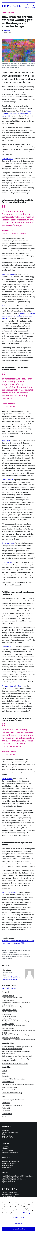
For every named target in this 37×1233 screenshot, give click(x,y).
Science (11, 13)
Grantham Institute (8, 1082)
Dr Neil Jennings (8, 543)
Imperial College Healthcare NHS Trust (14, 1180)
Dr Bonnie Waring (8, 562)
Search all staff (6, 1167)
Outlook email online (8, 1138)
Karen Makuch (7, 779)
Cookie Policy (25, 1213)
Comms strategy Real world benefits (13, 1100)
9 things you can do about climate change (15, 1063)
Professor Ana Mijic (8, 1028)
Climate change (7, 1114)
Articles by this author (10, 979)
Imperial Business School (10, 1153)
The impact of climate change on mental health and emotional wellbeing (18, 315)
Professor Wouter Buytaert (12, 686)
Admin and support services (11, 1161)
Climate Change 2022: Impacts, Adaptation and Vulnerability (17, 113)
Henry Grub (6, 440)
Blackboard (5, 1130)
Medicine (5, 1149)
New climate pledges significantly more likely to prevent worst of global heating (17, 1048)
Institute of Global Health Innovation (13, 1079)
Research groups (7, 1165)
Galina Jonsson (7, 480)
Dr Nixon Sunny (7, 159)
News (4, 13)
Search (27, 7)
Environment (6, 1103)
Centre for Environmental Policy (12, 1093)
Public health (6, 1108)
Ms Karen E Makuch (8, 996)
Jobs (3, 1134)
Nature (4, 1116)
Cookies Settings (18, 1217)
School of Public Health (9, 1087)
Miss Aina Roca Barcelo (9, 1010)
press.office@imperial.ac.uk (11, 977)
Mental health (6, 1111)
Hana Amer (7, 30)
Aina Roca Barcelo (9, 274)
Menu (33, 7)
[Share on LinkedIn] (5, 988)
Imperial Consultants (8, 1182)
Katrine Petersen (8, 892)
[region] (18, 1215)
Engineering (5, 1076)
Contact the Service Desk (10, 1132)
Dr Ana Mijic (6, 647)
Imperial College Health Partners (12, 1178)
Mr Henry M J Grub (8, 1005)
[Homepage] (12, 5)
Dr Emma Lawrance (9, 306)
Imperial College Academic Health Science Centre (18, 1176)
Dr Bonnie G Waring (8, 1000)
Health (4, 1073)
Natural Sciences (7, 1151)
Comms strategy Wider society (12, 1105)
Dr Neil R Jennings (7, 1033)
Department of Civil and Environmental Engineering (18, 1084)
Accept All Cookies (18, 1229)
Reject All (18, 1223)
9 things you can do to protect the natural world (17, 1056)
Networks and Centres (9, 1163)
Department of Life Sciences (11, 1090)
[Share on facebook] (3, 988)
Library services (7, 1136)
